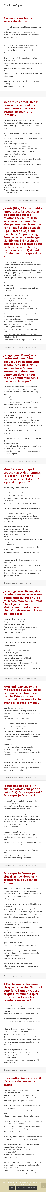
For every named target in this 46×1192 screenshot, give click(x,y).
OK (12, 1188)
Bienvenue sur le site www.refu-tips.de (18, 19)
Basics (7, 94)
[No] (43, 1186)
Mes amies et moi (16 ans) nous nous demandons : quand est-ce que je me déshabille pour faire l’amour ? (21, 108)
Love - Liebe (23, 1070)
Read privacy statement (26, 1188)
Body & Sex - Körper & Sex (28, 347)
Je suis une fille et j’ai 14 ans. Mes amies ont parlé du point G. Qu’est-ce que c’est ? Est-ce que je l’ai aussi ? (23, 790)
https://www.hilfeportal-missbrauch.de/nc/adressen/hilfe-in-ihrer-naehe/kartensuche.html (19, 1154)
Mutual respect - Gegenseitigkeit (30, 200)
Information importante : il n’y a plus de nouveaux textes (22, 1081)
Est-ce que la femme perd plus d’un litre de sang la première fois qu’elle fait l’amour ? (21, 878)
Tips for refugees (14, 5)
